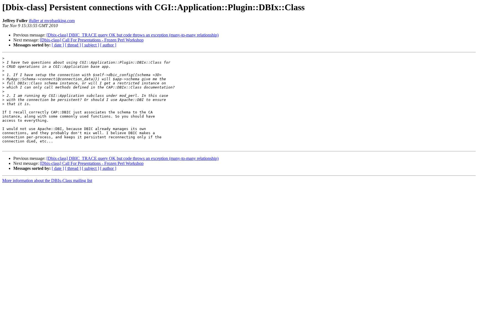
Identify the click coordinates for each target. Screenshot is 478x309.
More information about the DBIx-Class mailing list (47, 180)
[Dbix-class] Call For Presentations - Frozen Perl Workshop (92, 40)
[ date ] (58, 45)
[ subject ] (90, 45)
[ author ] (108, 45)
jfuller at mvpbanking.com (52, 20)
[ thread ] (73, 45)
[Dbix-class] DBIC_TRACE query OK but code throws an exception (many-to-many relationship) (132, 35)
